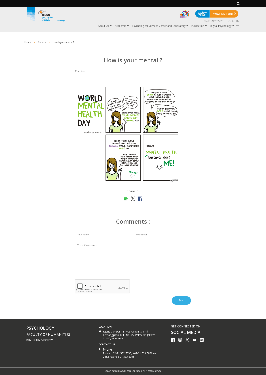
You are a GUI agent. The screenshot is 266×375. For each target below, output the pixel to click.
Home (27, 42)
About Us (103, 25)
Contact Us (233, 21)
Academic (120, 25)
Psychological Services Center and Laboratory (158, 25)
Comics (42, 42)
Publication (197, 25)
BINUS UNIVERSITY (213, 21)
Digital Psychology (220, 25)
